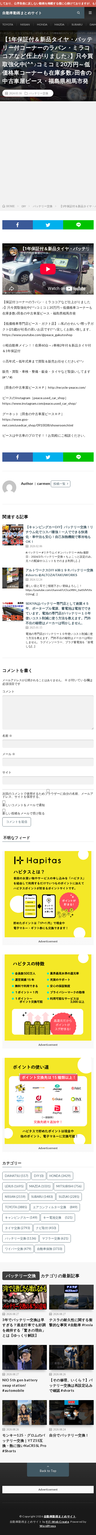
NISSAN (25, 24)
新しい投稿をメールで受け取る (23, 813)
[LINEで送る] (78, 224)
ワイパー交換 (18, 1249)
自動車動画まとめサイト (60, 1516)
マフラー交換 (55, 1238)
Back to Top (48, 1471)
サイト (6, 772)
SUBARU (77, 24)
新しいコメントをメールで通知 (23, 805)
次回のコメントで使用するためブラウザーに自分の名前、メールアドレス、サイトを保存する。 (47, 795)
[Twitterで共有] (48, 224)
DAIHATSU (16, 1176)
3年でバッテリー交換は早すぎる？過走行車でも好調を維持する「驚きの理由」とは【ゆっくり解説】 (24, 1328)
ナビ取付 (46, 1228)
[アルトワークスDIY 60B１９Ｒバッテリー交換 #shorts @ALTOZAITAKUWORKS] (12, 578)
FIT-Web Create (57, 1521)
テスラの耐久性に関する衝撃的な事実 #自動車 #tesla (71, 1322)
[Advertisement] (48, 153)
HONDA (42, 24)
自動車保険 (49, 1249)
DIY (39, 1176)
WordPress (48, 1526)
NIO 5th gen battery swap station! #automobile (20, 1385)
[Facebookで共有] (17, 224)
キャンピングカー (21, 1217)
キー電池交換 (57, 1217)
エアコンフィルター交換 (55, 1207)
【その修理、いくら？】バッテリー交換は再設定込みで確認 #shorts (71, 1385)
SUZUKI (69, 1196)
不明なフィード (16, 837)
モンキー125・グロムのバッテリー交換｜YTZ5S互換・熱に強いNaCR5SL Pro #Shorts (24, 1443)
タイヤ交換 (17, 1228)
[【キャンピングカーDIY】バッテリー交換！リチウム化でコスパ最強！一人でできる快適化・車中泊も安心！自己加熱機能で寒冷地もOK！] (12, 534)
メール (8, 754)
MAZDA (59, 24)
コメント (8, 691)
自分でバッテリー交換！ (69, 1435)
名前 (7, 735)
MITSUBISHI (69, 1186)
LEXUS (14, 1186)
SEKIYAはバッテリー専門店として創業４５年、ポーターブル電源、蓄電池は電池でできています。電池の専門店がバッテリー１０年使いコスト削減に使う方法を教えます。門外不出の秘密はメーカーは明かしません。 (58, 613)
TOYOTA (7, 24)
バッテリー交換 (38, 93)
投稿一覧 (59, 484)
